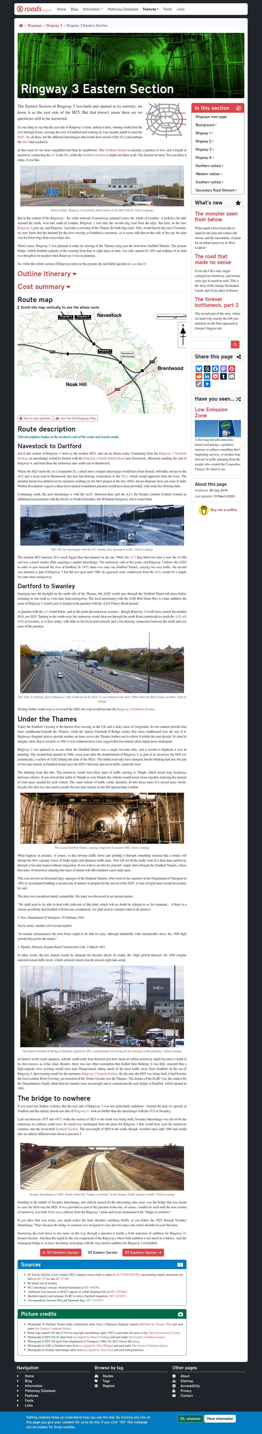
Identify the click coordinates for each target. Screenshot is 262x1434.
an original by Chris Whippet (96, 1345)
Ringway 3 (54, 25)
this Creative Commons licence (53, 1328)
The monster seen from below (216, 216)
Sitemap (187, 1380)
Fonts (168, 9)
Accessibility (190, 1385)
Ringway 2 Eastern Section (99, 1073)
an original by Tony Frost (98, 1350)
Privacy (186, 1390)
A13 (133, 557)
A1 (53, 155)
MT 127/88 (62, 1279)
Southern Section (94, 155)
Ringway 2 (203, 141)
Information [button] (91, 9)
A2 (46, 611)
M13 (25, 142)
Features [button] (149, 9)
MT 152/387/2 (95, 1300)
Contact (187, 1395)
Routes (108, 1376)
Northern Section (116, 150)
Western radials (208, 173)
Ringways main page (211, 116)
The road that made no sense (213, 259)
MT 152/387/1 (118, 1296)
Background (205, 124)
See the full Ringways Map (78, 418)
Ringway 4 (25, 228)
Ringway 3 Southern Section (135, 709)
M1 (66, 155)
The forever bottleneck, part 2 (216, 301)
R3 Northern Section (63, 1252)
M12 (123, 137)
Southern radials (208, 182)
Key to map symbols (37, 418)
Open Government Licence (164, 1333)
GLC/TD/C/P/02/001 (128, 1274)
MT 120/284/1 (118, 1292)
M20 (21, 137)
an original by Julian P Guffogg (91, 1337)
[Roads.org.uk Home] (34, 9)
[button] (102, 273)
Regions (109, 1385)
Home (61, 9)
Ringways (35, 25)
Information (33, 1385)
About (185, 1376)
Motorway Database (122, 9)
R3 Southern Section (141, 1252)
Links (181, 9)
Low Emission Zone (211, 412)
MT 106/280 (92, 1287)
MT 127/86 (43, 1279)
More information (220, 1418)
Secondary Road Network (215, 190)
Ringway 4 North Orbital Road (104, 458)
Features (31, 1395)
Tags (106, 1380)
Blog (74, 9)
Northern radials (208, 165)
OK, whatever (190, 1418)
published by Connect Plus (156, 1324)
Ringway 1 (203, 133)
